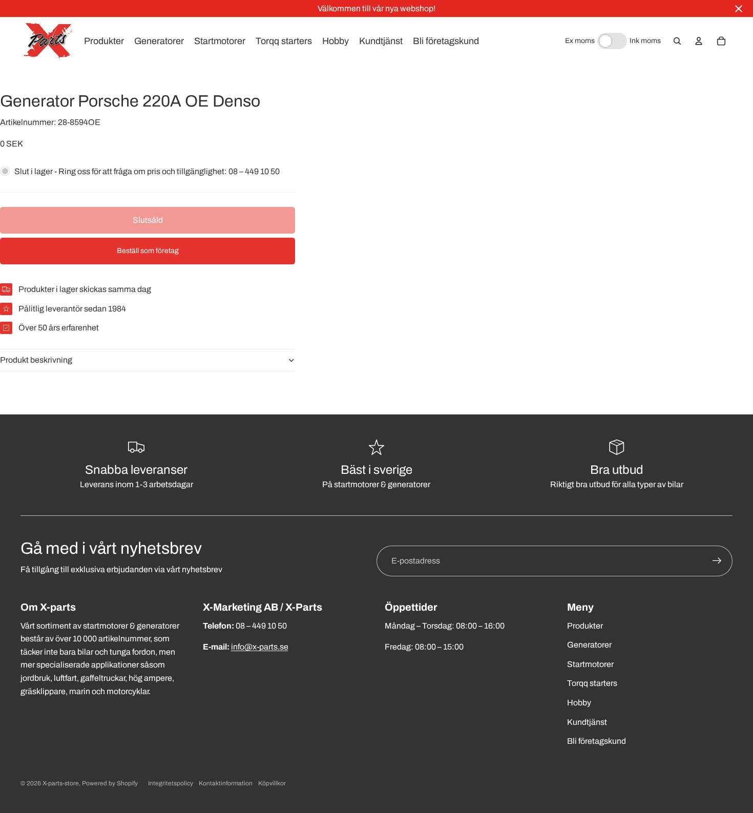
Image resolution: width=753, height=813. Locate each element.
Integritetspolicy (170, 783)
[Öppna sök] (677, 41)
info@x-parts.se (259, 646)
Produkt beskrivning (36, 360)
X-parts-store (61, 783)
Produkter (585, 625)
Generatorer (589, 644)
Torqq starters (592, 683)
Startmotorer (590, 664)
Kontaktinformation (226, 783)
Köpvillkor (272, 783)
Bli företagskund (596, 741)
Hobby (579, 702)
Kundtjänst (587, 722)
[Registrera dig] (717, 561)
